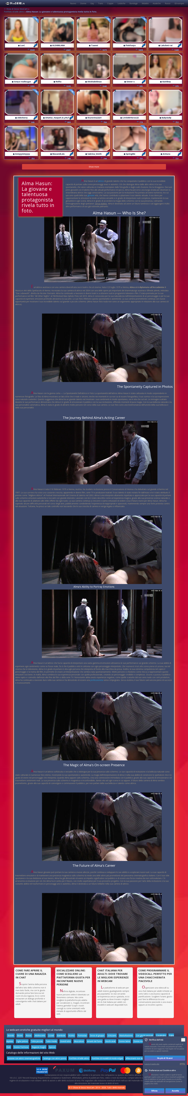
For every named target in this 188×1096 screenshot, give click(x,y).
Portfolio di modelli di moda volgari (107, 1058)
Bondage (134, 3)
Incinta (71, 1035)
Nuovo (73, 3)
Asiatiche (157, 3)
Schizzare (112, 1035)
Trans (100, 3)
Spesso (52, 1047)
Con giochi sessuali (144, 1035)
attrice (101, 181)
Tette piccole (37, 1041)
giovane (91, 195)
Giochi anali (110, 1041)
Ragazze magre (39, 1047)
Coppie (110, 3)
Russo (167, 3)
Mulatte (145, 3)
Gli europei (179, 3)
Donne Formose (21, 1047)
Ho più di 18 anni (165, 1058)
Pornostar (82, 1035)
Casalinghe (161, 1035)
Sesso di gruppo (97, 1035)
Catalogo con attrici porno (54, 1058)
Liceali (51, 1035)
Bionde (11, 1035)
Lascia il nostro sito (152, 1064)
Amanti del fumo (94, 1041)
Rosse (28, 1035)
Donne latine (124, 1041)
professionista (96, 680)
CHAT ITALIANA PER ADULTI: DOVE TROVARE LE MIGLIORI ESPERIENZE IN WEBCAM (113, 976)
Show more (94, 166)
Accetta (175, 1091)
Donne (83, 3)
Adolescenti (40, 1035)
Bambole (61, 1035)
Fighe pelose (22, 1041)
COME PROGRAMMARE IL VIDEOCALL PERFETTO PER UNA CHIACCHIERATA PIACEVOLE (155, 976)
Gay (92, 3)
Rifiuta (154, 1091)
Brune (20, 1035)
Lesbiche (121, 3)
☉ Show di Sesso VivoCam (16, 9)
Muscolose (79, 1041)
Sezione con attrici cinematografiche (24, 1058)
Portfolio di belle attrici (14, 11)
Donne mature (140, 1041)
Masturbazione (126, 1035)
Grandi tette (65, 1041)
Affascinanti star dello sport (138, 1058)
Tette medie (51, 1041)
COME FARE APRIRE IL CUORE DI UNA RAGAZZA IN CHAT (31, 974)
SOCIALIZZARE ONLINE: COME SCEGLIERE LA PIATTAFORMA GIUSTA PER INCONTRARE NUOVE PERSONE (73, 977)
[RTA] (182, 1064)
